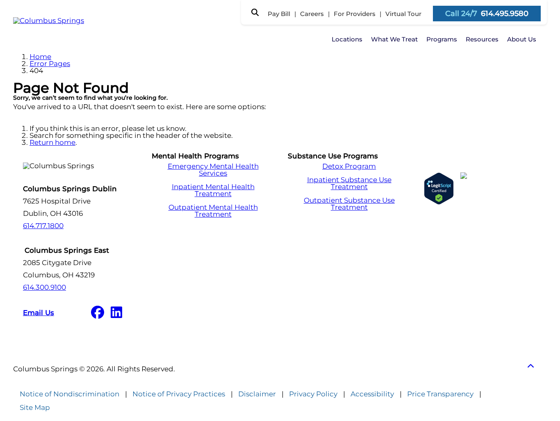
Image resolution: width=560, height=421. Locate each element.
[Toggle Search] (255, 12)
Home (40, 57)
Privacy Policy (313, 394)
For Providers (355, 14)
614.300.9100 (44, 287)
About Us (521, 39)
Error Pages (50, 63)
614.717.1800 (43, 226)
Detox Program (349, 166)
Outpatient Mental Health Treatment (213, 211)
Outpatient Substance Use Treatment (349, 204)
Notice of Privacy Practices (178, 394)
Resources (482, 39)
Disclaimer (257, 394)
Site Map (35, 407)
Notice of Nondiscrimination (69, 394)
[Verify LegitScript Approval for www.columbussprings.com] (439, 188)
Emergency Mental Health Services (213, 170)
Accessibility (372, 394)
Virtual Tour (403, 14)
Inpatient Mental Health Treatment (213, 190)
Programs (441, 39)
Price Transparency (440, 394)
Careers (312, 14)
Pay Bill (279, 14)
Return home (52, 142)
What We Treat (394, 39)
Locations (347, 39)
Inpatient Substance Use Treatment (349, 183)
